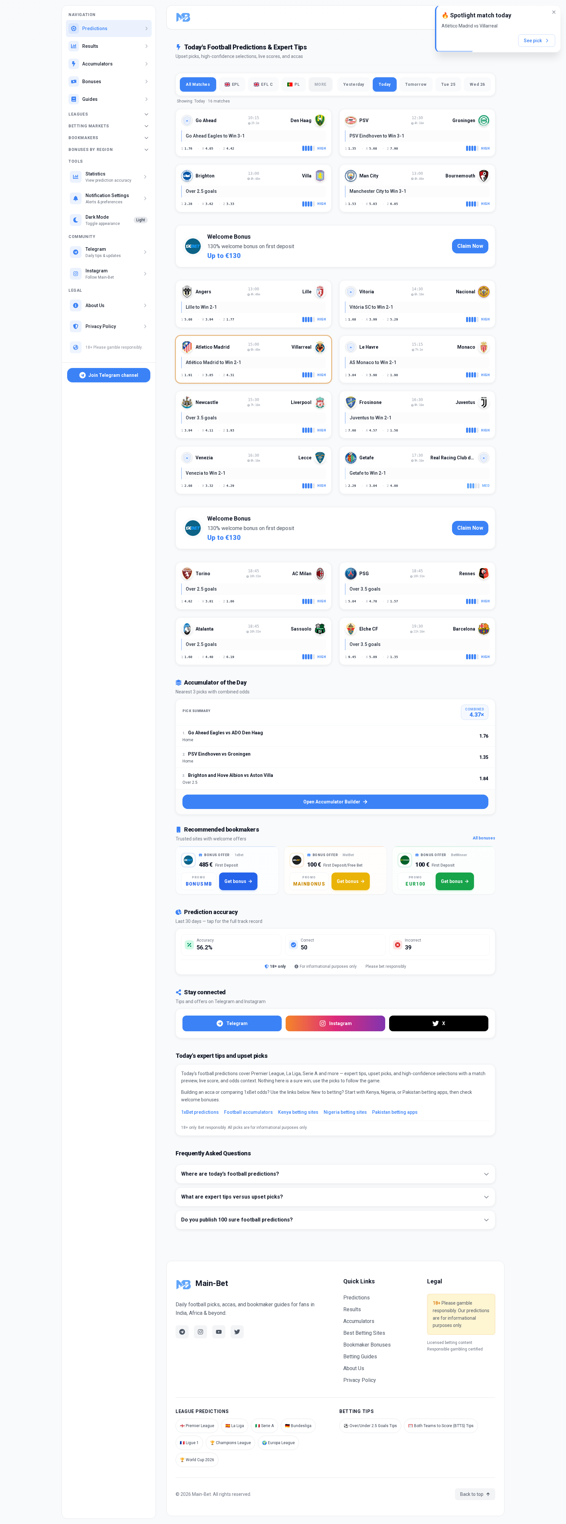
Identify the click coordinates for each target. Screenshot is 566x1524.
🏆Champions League (230, 1443)
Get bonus (235, 881)
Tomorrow (416, 84)
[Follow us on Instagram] (200, 1331)
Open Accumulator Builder (331, 801)
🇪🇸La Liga (234, 1425)
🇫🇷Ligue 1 (189, 1443)
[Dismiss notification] (554, 12)
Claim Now (470, 246)
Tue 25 (448, 84)
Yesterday (353, 84)
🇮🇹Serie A (264, 1425)
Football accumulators (248, 1112)
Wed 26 (477, 84)
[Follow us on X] (237, 1331)
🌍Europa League (278, 1443)
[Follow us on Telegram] (182, 1331)
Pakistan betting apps (395, 1112)
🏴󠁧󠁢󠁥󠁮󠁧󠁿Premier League (197, 1425)
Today (385, 84)
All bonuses (484, 838)
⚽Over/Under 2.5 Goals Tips (370, 1425)
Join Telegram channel (113, 375)
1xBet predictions (200, 1112)
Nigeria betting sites (345, 1112)
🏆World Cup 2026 (197, 1460)
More (320, 84)
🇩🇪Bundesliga (298, 1425)
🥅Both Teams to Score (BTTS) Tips (441, 1425)
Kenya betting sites (298, 1112)
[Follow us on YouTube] (218, 1331)
